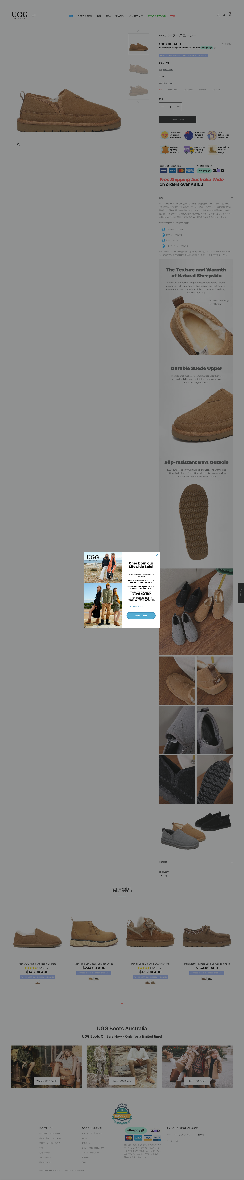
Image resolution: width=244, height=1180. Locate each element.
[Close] (156, 555)
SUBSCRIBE (141, 615)
